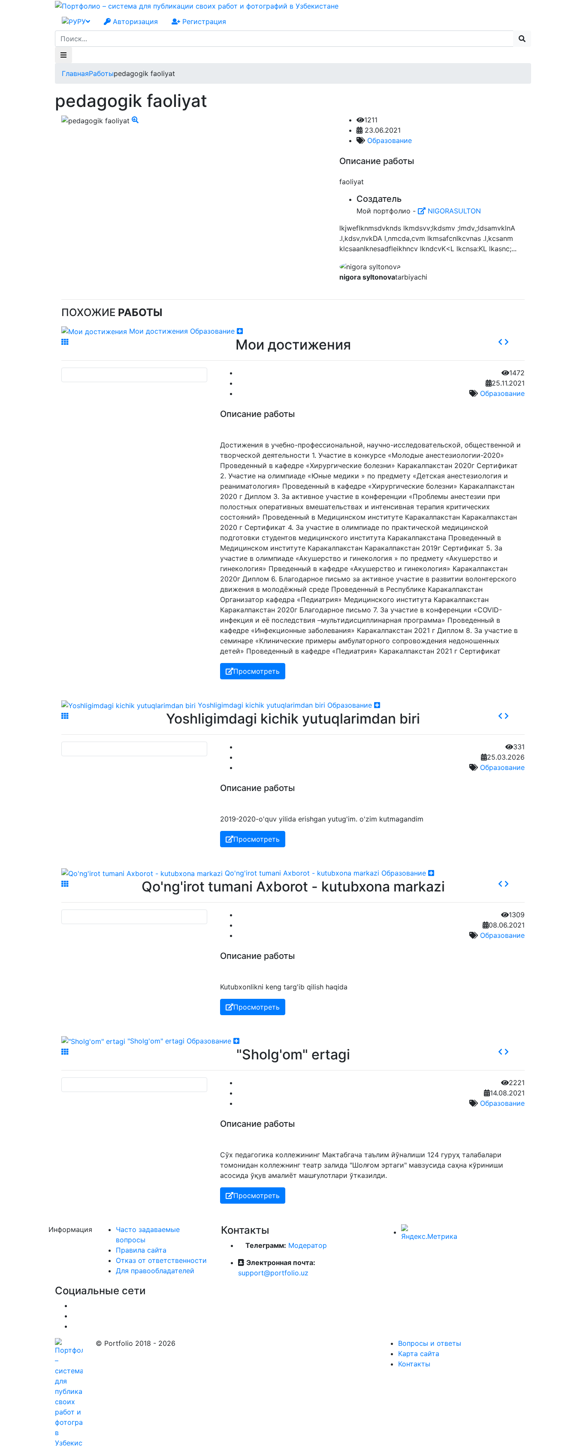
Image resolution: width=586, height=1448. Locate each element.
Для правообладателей (155, 1270)
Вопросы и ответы (429, 1343)
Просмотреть (256, 671)
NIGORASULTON (453, 211)
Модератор (307, 1245)
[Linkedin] (74, 1326)
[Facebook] (74, 1305)
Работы (101, 73)
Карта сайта (418, 1353)
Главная (75, 73)
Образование (389, 140)
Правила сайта (141, 1250)
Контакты (414, 1364)
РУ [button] (81, 21)
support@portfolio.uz (273, 1273)
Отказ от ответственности (161, 1260)
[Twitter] (74, 1315)
